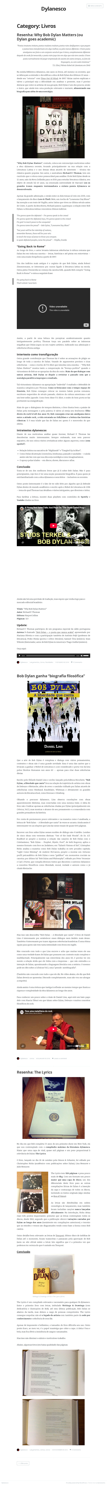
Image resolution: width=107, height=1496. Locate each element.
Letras (42, 1450)
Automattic (101, 1483)
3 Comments (77, 662)
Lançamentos (34, 662)
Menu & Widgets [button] (96, 6)
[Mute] (82, 656)
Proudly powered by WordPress (76, 1483)
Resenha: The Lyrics (34, 1072)
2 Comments (76, 1450)
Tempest (60, 1235)
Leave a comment (60, 1058)
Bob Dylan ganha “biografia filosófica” (51, 675)
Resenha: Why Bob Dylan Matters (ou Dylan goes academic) (50, 37)
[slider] (86, 655)
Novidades (49, 662)
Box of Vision (59, 1196)
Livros (42, 662)
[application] (53, 656)
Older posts (24, 1463)
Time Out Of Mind (49, 78)
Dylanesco (24, 662)
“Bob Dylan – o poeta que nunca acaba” (55, 632)
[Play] (19, 656)
